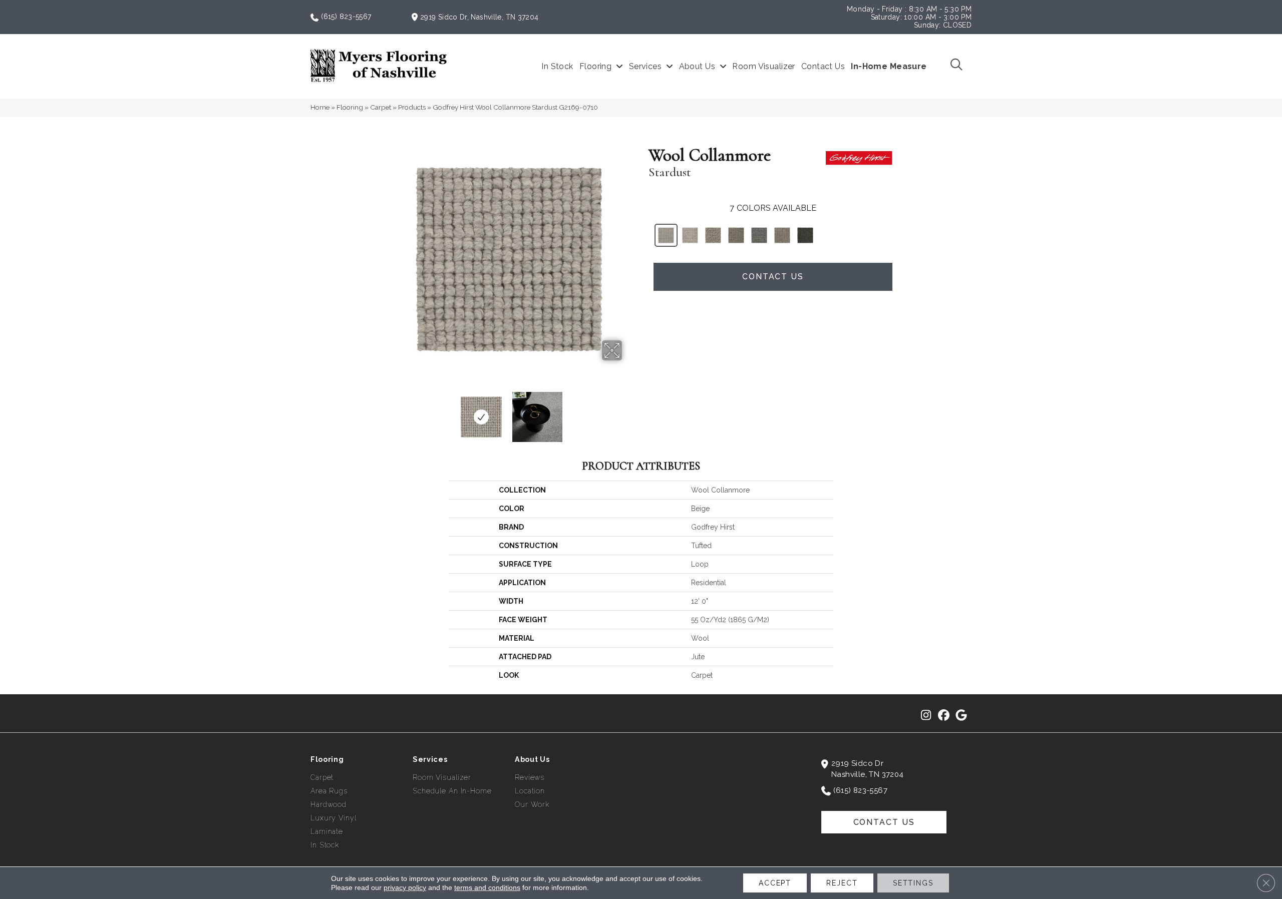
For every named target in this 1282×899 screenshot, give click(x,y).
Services (430, 759)
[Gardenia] (690, 235)
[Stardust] (666, 235)
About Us (532, 759)
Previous (390, 412)
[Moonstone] (759, 235)
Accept (775, 883)
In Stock (324, 845)
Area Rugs (329, 791)
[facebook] (943, 715)
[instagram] (926, 715)
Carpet (380, 107)
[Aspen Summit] (805, 235)
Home (320, 107)
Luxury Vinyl (333, 818)
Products (412, 107)
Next (628, 412)
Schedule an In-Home (452, 791)
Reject (841, 883)
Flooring (350, 107)
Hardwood (328, 804)
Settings (913, 883)
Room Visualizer (442, 777)
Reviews (529, 777)
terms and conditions (487, 887)
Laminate (326, 831)
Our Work (532, 804)
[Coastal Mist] (736, 235)
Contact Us (773, 276)
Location (530, 791)
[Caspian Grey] (782, 235)
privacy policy (405, 887)
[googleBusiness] (961, 715)
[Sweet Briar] (713, 235)
